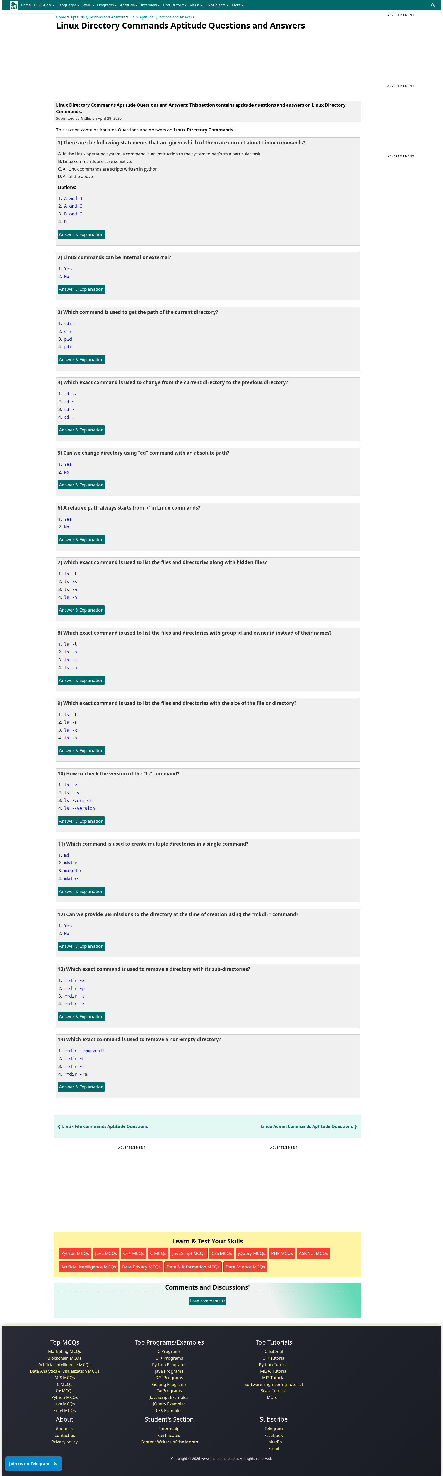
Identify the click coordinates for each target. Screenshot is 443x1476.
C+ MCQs (65, 1391)
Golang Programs (169, 1384)
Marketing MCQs (64, 1351)
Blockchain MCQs (65, 1358)
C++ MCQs (133, 1253)
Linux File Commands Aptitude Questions (105, 1126)
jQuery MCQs (251, 1253)
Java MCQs (106, 1253)
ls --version (79, 808)
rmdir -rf (75, 1066)
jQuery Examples (169, 1404)
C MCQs (158, 1253)
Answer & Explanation (81, 234)
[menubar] (133, 5)
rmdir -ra (75, 1074)
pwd (68, 339)
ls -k (70, 581)
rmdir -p (74, 988)
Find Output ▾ (174, 5)
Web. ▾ (88, 5)
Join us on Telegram (29, 1463)
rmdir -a (74, 980)
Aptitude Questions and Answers (98, 17)
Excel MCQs (64, 1410)
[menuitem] (26, 5)
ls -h (70, 667)
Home (26, 5)
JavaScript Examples (169, 1397)
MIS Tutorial (273, 1377)
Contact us (64, 1435)
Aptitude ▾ (129, 5)
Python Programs (169, 1364)
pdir (69, 346)
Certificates (169, 1435)
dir (68, 331)
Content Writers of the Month (169, 1442)
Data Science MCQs (245, 1267)
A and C (73, 206)
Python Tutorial (274, 1364)
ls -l (70, 573)
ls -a (70, 589)
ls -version (78, 800)
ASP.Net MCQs (313, 1253)
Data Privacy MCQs (141, 1267)
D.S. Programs (169, 1377)
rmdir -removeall (84, 1050)
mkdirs (71, 878)
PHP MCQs (282, 1253)
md (66, 855)
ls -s (70, 722)
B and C (73, 214)
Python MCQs (75, 1253)
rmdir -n (74, 1058)
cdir (69, 323)
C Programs (169, 1351)
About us (64, 1429)
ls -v (70, 784)
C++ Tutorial (273, 1358)
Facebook (273, 1435)
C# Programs (169, 1391)
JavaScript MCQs (188, 1253)
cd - (69, 409)
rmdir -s (74, 996)
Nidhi (85, 118)
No (66, 276)
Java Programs (169, 1371)
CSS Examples (169, 1410)
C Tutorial (274, 1351)
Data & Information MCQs (193, 1267)
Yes (68, 268)
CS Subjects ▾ (217, 5)
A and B (73, 198)
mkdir (70, 863)
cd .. (70, 393)
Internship (169, 1429)
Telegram (274, 1429)
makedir (73, 870)
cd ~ (69, 401)
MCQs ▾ (196, 5)
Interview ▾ (150, 5)
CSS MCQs (222, 1253)
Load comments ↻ (207, 1301)
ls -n (70, 597)
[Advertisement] (94, 64)
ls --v (71, 792)
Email (273, 1448)
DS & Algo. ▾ (44, 5)
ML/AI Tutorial (273, 1371)
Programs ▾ (107, 5)
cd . (69, 417)
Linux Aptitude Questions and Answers (161, 17)
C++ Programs (169, 1358)
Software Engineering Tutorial (274, 1384)
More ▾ (238, 5)
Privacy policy (65, 1442)
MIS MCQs (65, 1377)
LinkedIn (273, 1442)
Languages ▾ (68, 5)
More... (273, 1397)
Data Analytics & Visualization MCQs (65, 1371)
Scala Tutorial (274, 1391)
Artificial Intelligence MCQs (88, 1267)
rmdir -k (74, 1003)
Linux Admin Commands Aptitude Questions (307, 1126)
